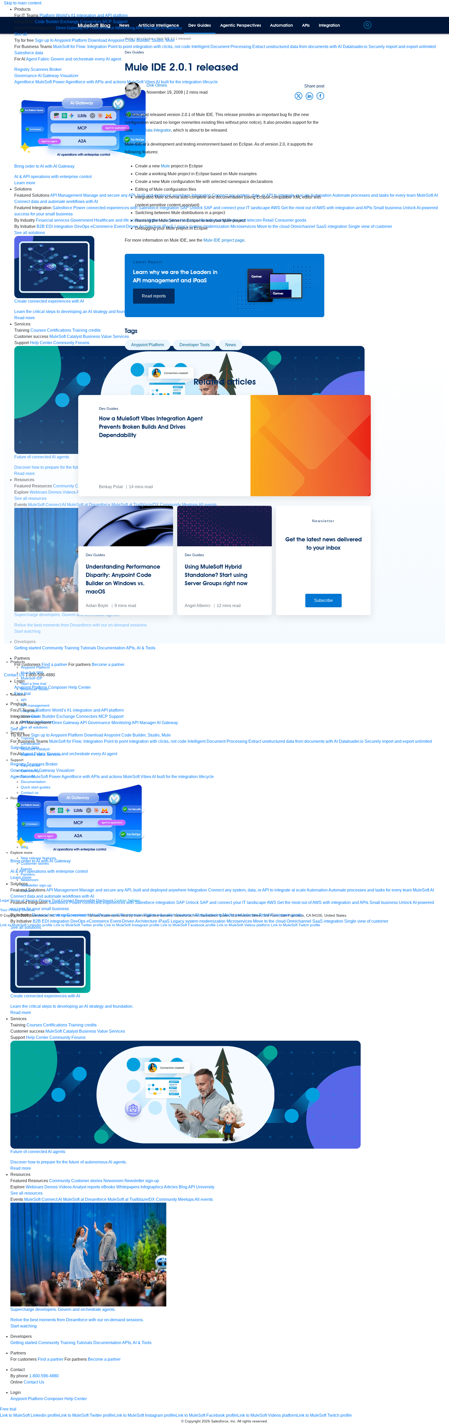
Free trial (22, 693)
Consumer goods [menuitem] (286, 915)
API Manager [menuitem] (144, 722)
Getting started (27, 648)
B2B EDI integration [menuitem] (55, 226)
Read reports (154, 296)
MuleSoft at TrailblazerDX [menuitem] (131, 1199)
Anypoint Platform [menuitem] (31, 687)
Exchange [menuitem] (69, 21)
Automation (281, 25)
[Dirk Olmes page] (133, 90)
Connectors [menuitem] (86, 716)
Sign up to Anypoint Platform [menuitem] (61, 40)
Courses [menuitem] (38, 330)
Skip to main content (22, 3)
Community (52, 648)
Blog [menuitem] (183, 1187)
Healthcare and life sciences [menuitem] (116, 915)
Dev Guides (199, 25)
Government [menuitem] (78, 915)
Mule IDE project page (224, 240)
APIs (306, 25)
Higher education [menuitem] (159, 915)
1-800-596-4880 (44, 1376)
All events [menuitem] (204, 1199)
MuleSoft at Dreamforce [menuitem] (85, 1199)
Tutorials (88, 648)
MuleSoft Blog (94, 25)
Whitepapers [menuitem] (128, 1187)
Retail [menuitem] (264, 915)
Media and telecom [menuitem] (240, 915)
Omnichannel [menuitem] (299, 921)
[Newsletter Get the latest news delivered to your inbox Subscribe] (323, 613)
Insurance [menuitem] (185, 915)
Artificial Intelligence (158, 25)
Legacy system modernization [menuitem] (198, 921)
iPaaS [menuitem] (164, 921)
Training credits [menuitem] (82, 1025)
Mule (166, 166)
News (124, 25)
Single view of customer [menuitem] (366, 921)
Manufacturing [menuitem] (208, 915)
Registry (22, 69)
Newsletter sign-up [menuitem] (141, 1180)
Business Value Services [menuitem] (102, 1031)
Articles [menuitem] (171, 1187)
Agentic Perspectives (240, 25)
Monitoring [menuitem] (121, 722)
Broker (55, 69)
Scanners (39, 69)
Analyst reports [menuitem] (86, 1187)
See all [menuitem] (20, 34)
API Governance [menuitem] (95, 722)
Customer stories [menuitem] (86, 1180)
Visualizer (69, 75)
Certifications (59, 330)
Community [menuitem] (59, 1180)
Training (71, 648)
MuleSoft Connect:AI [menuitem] (43, 1199)
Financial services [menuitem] (52, 220)
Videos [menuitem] (65, 1187)
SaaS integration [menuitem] (327, 921)
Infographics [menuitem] (152, 1187)
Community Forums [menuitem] (71, 342)
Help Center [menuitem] (41, 342)
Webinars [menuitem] (34, 1187)
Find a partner (54, 664)
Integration (329, 25)
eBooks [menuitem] (108, 1187)
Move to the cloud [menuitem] (269, 921)
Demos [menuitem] (51, 1187)
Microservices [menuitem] (239, 921)
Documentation (111, 648)
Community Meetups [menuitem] (175, 1199)
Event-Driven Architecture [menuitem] (133, 921)
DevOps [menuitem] (77, 921)
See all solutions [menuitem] (29, 232)
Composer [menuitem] (58, 687)
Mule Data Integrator (152, 130)
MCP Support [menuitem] (110, 716)
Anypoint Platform (147, 345)
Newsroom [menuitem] (113, 1180)
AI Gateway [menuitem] (167, 722)
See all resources (26, 1193)
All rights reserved (252, 1421)
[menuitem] (83, 15)
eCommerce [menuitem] (98, 921)
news (230, 345)
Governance (25, 75)
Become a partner (108, 664)
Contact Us (14, 675)
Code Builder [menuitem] (47, 21)
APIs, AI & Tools (140, 648)
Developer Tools (195, 345)
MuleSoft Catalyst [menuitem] (65, 336)
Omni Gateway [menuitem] (69, 28)
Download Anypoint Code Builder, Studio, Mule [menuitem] (131, 40)
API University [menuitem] (201, 1187)
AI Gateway (48, 75)
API (24, 700)
